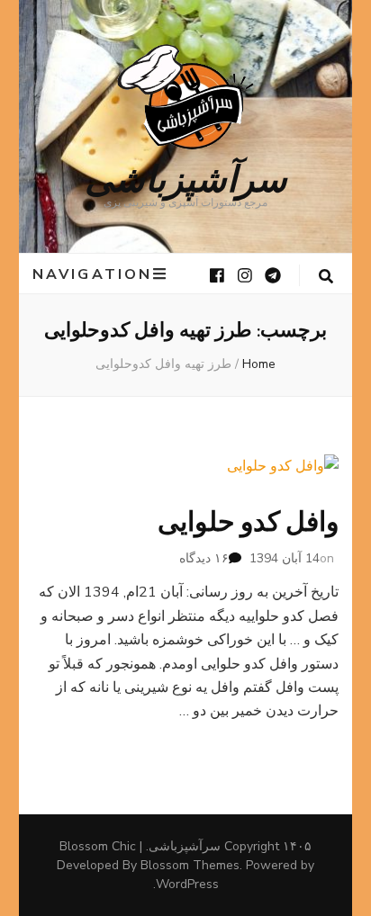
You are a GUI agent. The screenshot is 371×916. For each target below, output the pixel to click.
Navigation (92, 274)
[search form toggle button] (326, 276)
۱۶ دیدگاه (204, 558)
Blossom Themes (190, 865)
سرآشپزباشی (186, 177)
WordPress (187, 884)
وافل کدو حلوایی (248, 522)
